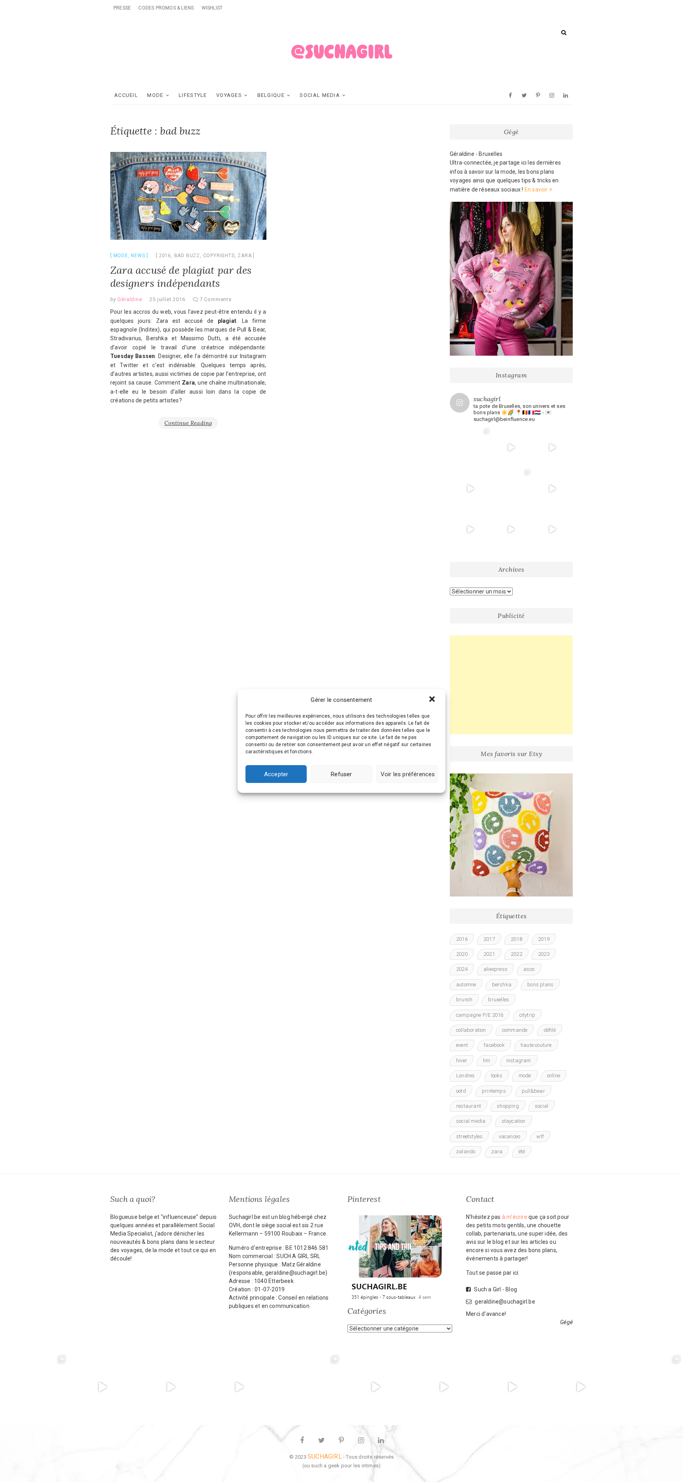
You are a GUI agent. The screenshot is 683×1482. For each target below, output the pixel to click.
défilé (549, 1030)
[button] (433, 700)
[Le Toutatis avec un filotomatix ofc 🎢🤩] (470, 488)
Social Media (320, 95)
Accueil (126, 95)
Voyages (229, 95)
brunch (464, 1000)
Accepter (276, 774)
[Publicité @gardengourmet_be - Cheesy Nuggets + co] (552, 447)
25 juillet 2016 (167, 299)
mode (525, 1075)
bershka (501, 984)
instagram (518, 1060)
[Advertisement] (511, 684)
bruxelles (498, 1000)
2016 (165, 255)
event (462, 1045)
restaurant (468, 1106)
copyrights (219, 255)
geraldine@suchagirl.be (504, 1301)
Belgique (271, 95)
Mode (155, 95)
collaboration (471, 1030)
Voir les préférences (408, 774)
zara (244, 255)
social (541, 1106)
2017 (489, 939)
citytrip (527, 1015)
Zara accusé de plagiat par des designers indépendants (180, 276)
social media (470, 1121)
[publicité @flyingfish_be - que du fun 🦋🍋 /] (649, 1387)
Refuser (341, 774)
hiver (461, 1060)
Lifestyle (193, 95)
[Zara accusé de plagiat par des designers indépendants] (188, 196)
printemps (494, 1091)
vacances (510, 1136)
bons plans (540, 984)
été (522, 1151)
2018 (516, 939)
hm (486, 1060)
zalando (465, 1151)
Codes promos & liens (166, 8)
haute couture (536, 1045)
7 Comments (216, 299)
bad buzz (187, 255)
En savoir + (538, 189)
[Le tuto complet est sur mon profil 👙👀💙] (470, 529)
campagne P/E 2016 (479, 1015)
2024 (462, 969)
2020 (462, 954)
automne (466, 984)
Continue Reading (188, 422)
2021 (489, 954)
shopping (508, 1106)
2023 (543, 954)
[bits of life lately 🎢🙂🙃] (470, 447)
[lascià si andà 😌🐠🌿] (511, 488)
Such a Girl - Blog (495, 1289)
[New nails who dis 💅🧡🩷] (511, 447)
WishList (212, 8)
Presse (122, 8)
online (553, 1075)
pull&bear (533, 1091)
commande (515, 1030)
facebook (494, 1045)
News (138, 255)
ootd (461, 1091)
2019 (543, 939)
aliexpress (495, 969)
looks (497, 1075)
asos (529, 969)
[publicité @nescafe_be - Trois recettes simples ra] (511, 529)
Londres (465, 1075)
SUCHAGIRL (325, 1456)
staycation (514, 1121)
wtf (540, 1136)
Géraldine (129, 299)
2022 (516, 954)
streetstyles (469, 1136)
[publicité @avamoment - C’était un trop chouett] (552, 529)
